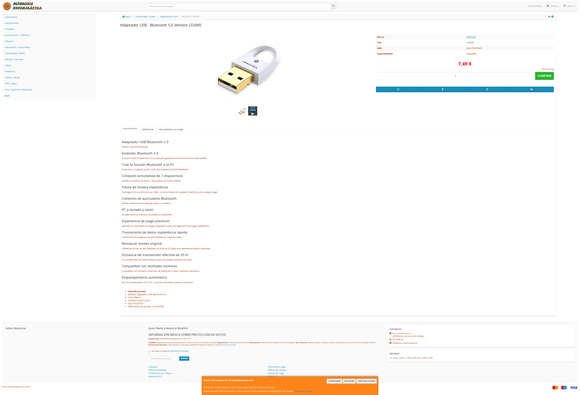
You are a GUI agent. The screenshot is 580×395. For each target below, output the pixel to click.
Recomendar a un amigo (171, 129)
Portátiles (9, 29)
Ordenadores (11, 17)
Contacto (554, 6)
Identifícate (536, 6)
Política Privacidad (157, 370)
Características (130, 128)
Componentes (12, 23)
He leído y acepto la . (170, 351)
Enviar (184, 358)
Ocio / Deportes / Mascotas (18, 89)
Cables (8, 65)
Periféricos (10, 71)
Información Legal (276, 366)
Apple (7, 95)
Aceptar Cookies (366, 381)
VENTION (471, 37)
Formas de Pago (276, 373)
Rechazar (349, 381)
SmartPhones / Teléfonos (17, 35)
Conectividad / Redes (15, 53)
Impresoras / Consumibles (17, 47)
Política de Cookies (303, 391)
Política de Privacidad (228, 345)
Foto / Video (11, 83)
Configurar (334, 381)
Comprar (544, 76)
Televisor (9, 41)
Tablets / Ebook (12, 77)
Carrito (570, 6)
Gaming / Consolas (14, 59)
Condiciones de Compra (160, 373)
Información (148, 129)
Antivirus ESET (155, 376)
